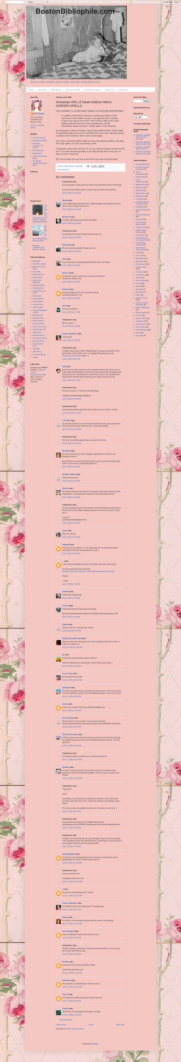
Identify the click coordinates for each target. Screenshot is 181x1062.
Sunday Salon (141, 267)
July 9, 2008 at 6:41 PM (71, 553)
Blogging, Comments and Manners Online (39, 248)
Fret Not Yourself (39, 138)
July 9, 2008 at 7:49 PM (71, 598)
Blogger (95, 1044)
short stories (140, 327)
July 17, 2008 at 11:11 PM (72, 924)
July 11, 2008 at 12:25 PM (72, 778)
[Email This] (92, 166)
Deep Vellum (37, 277)
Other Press (37, 332)
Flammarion (37, 296)
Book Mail (139, 190)
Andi (64, 367)
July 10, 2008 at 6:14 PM (71, 727)
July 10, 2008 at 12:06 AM (72, 647)
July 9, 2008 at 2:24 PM (71, 497)
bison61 (65, 962)
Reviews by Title (73, 89)
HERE (78, 293)
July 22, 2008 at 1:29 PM (71, 1015)
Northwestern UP (39, 329)
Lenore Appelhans (69, 334)
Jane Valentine (68, 931)
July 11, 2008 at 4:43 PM (71, 828)
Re (63, 655)
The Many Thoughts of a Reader (38, 145)
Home (31, 89)
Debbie (65, 624)
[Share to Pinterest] (103, 166)
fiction (138, 286)
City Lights (37, 272)
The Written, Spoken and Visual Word (40, 163)
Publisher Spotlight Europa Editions (143, 143)
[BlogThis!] (95, 166)
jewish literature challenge (142, 304)
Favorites (139, 219)
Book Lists (109, 89)
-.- (63, 561)
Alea (64, 306)
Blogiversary (140, 185)
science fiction (141, 324)
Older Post (120, 1025)
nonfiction (139, 321)
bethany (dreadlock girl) (71, 638)
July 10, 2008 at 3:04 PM (71, 696)
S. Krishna (66, 420)
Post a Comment (65, 1020)
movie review (141, 318)
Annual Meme (141, 164)
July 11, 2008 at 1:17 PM (71, 811)
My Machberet (38, 150)
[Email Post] (88, 166)
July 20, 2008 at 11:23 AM (72, 973)
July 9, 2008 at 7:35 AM (71, 326)
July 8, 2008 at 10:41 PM (71, 209)
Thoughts (139, 272)
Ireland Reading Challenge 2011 (142, 239)
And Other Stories (39, 264)
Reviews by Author (92, 89)
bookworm (66, 980)
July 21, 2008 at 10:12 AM (72, 987)
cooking (139, 278)
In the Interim (141, 235)
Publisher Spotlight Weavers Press (143, 153)
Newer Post (61, 1025)
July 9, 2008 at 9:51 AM (71, 380)
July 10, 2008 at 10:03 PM (72, 760)
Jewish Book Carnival (141, 244)
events (138, 284)
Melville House (38, 318)
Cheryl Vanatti (68, 718)
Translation (140, 275)
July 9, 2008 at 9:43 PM (71, 617)
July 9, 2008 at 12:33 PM (71, 443)
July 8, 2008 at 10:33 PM (71, 193)
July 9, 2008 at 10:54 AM (71, 429)
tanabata (65, 767)
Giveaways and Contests (71, 356)
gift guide (139, 289)
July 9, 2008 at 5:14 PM (71, 537)
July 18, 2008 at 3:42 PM (71, 954)
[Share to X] (97, 166)
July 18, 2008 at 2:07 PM (71, 938)
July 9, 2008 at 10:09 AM (71, 399)
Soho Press (37, 352)
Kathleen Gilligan (69, 474)
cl (63, 889)
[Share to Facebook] (100, 166)
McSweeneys (38, 315)
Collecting (140, 199)
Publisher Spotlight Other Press (143, 148)
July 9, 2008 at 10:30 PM (71, 631)
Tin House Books (39, 355)
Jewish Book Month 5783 (141, 249)
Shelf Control (141, 264)
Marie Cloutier (39, 114)
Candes (65, 1009)
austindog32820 (68, 854)
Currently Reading (143, 210)
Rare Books (140, 258)
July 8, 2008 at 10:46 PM (71, 223)
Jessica (65, 606)
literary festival (141, 313)
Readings (139, 261)
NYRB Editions (38, 321)
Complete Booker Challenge (142, 203)
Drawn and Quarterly (37, 281)
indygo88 (66, 545)
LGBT (138, 253)
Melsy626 (66, 451)
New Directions (38, 324)
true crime (139, 336)
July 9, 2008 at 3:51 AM (71, 265)
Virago (35, 357)
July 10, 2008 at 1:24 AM (71, 666)
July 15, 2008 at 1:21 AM (71, 910)
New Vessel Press (39, 327)
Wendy (65, 200)
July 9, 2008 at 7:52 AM (71, 340)
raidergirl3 (66, 688)
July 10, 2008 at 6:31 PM (71, 746)
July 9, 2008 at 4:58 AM (71, 298)
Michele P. (66, 217)
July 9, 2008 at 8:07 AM (71, 359)
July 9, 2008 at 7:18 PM (71, 584)
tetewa (65, 704)
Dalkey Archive (38, 274)
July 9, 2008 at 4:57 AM (71, 282)
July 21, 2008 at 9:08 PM (71, 1001)
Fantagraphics (38, 288)
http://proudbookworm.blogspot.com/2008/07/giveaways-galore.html (88, 571)
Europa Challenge (143, 215)
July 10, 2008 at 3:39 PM (71, 710)
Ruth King (66, 245)
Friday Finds (140, 227)
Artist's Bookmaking (140, 173)
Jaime (64, 531)
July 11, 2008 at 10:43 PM (72, 863)
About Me (42, 89)
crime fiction (140, 281)
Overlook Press (38, 335)
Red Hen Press (38, 341)
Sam (64, 259)
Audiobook (140, 177)
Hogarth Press (38, 305)
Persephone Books (40, 338)
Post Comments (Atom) (75, 1029)
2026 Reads (56, 89)
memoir (139, 315)
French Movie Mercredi (141, 223)
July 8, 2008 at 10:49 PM (71, 237)
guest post (140, 292)
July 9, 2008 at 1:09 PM (71, 467)
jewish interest (141, 298)
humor (138, 295)
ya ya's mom (67, 674)
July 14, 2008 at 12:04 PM (72, 896)
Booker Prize (141, 193)
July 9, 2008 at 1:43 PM (71, 481)
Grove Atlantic (38, 302)
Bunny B (65, 273)
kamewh (65, 592)
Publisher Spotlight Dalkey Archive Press (143, 137)
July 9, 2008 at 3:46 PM (71, 523)
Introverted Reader (40, 141)
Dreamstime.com (36, 375)
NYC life (139, 256)
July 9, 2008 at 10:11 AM (71, 413)
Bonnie (65, 917)
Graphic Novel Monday (141, 231)
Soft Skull (36, 349)
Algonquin (36, 261)
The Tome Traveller (69, 734)
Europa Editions (39, 285)
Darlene (65, 488)
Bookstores (140, 196)
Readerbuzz (37, 153)
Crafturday (140, 207)
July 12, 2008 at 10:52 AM (72, 882)
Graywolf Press (38, 299)
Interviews (123, 89)
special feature (141, 330)
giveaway (65, 169)
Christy (65, 994)
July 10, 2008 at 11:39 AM (72, 680)
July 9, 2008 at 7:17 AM (71, 312)
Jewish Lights (38, 307)
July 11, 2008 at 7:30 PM (71, 846)
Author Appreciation (141, 181)
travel (138, 333)
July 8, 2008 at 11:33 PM (71, 251)
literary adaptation (143, 308)
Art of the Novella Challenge (142, 168)
